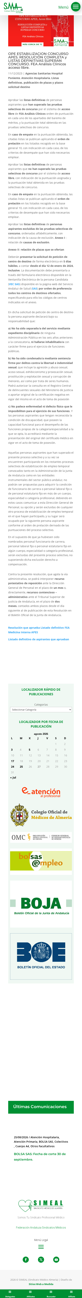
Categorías (41, 704)
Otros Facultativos (43, 1146)
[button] (75, 6)
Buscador (51, 1296)
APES (34, 632)
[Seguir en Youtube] (56, 1260)
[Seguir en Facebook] (26, 1260)
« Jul (13, 777)
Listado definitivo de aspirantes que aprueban (38, 639)
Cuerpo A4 (22, 1146)
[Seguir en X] (41, 1260)
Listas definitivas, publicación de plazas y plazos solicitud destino (35, 82)
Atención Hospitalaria (35, 78)
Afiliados (31, 1296)
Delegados (10, 1296)
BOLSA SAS (46, 1141)
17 (12, 761)
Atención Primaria (25, 1141)
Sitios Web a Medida (41, 1284)
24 (12, 766)
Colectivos (61, 1141)
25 (21, 766)
